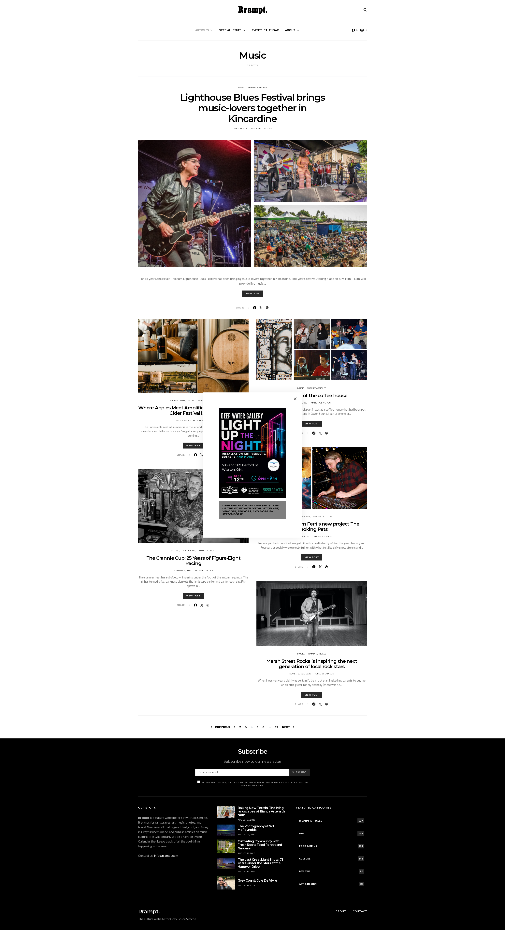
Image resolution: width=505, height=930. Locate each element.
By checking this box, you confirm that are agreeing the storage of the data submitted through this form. (254, 784)
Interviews (188, 550)
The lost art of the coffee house (311, 395)
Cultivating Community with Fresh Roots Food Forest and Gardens (260, 844)
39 (276, 727)
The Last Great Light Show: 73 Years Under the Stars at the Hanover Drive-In (260, 863)
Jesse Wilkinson (322, 536)
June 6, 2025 (182, 420)
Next (286, 727)
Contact (360, 911)
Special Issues (230, 30)
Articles (202, 30)
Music (241, 87)
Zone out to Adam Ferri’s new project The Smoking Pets (311, 526)
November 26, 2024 (300, 673)
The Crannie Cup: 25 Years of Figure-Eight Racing (193, 560)
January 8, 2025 (182, 570)
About (290, 30)
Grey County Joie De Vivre (257, 880)
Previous (222, 727)
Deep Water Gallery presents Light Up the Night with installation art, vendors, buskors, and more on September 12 (250, 510)
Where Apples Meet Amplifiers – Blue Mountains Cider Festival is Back (193, 410)
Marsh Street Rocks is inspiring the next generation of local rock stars (311, 663)
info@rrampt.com (166, 855)
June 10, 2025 (240, 128)
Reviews (305, 516)
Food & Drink (177, 400)
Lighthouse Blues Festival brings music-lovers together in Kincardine (252, 108)
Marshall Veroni (261, 128)
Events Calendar (265, 30)
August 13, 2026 (246, 885)
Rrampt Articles (257, 87)
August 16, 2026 (246, 871)
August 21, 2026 (246, 853)
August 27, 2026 (246, 820)
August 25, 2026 (246, 834)
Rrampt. (149, 911)
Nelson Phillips (202, 420)
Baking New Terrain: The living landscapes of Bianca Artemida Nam (261, 811)
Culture (174, 550)
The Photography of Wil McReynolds (256, 828)
